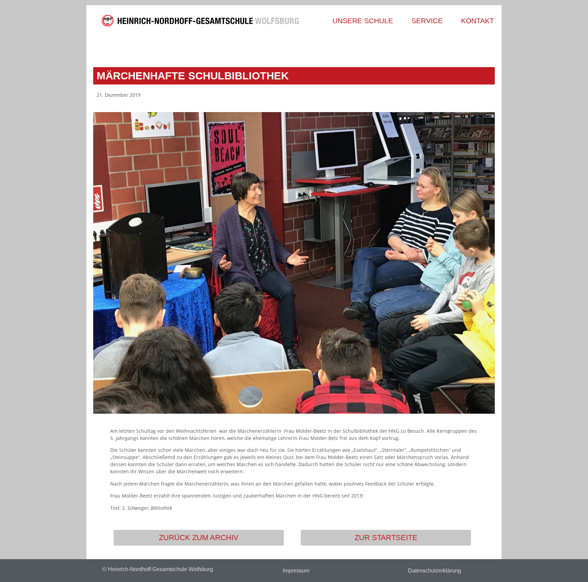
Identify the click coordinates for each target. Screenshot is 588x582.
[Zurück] (194, 46)
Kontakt (477, 21)
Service (427, 21)
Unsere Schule (362, 21)
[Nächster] (393, 46)
